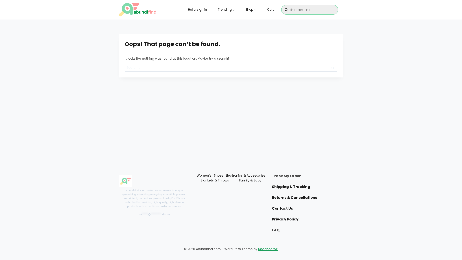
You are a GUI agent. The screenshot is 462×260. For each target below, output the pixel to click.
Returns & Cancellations (294, 197)
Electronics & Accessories (245, 175)
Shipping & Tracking (291, 186)
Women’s (204, 175)
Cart (270, 9)
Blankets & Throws (215, 180)
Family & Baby (250, 180)
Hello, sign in (197, 9)
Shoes (218, 175)
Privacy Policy (285, 219)
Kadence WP (268, 249)
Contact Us (282, 208)
